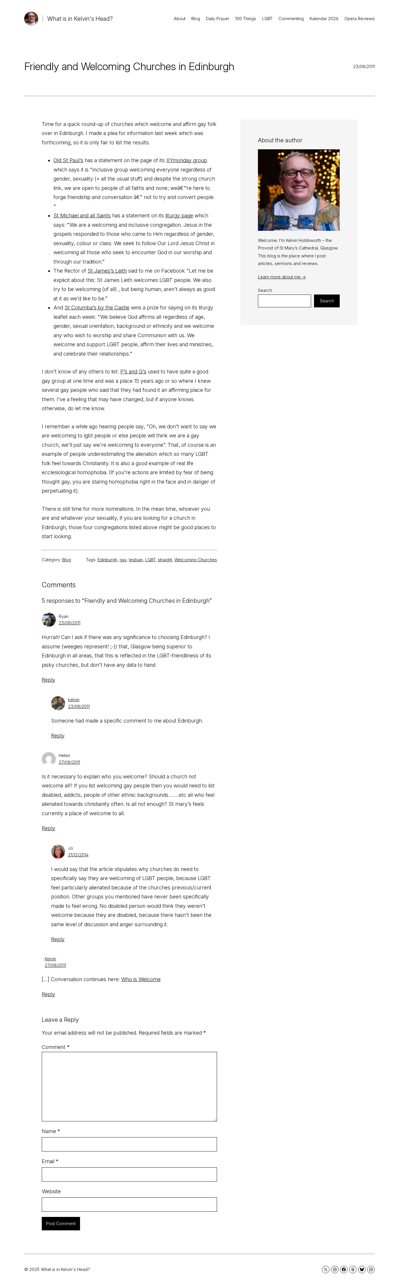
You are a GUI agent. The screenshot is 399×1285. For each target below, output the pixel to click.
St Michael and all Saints (82, 215)
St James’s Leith (107, 271)
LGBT (150, 559)
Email (50, 1161)
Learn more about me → (282, 277)
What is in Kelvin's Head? (80, 18)
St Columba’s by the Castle (97, 307)
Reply (48, 680)
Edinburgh (107, 559)
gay (122, 559)
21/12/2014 (78, 855)
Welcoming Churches (195, 559)
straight (165, 559)
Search (265, 290)
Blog (66, 559)
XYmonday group (186, 160)
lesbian (136, 559)
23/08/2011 (69, 623)
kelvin (73, 699)
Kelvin (50, 959)
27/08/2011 (69, 762)
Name (51, 1131)
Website (51, 1191)
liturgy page (179, 215)
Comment (56, 1047)
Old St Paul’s (68, 160)
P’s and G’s (133, 371)
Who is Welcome (141, 979)
